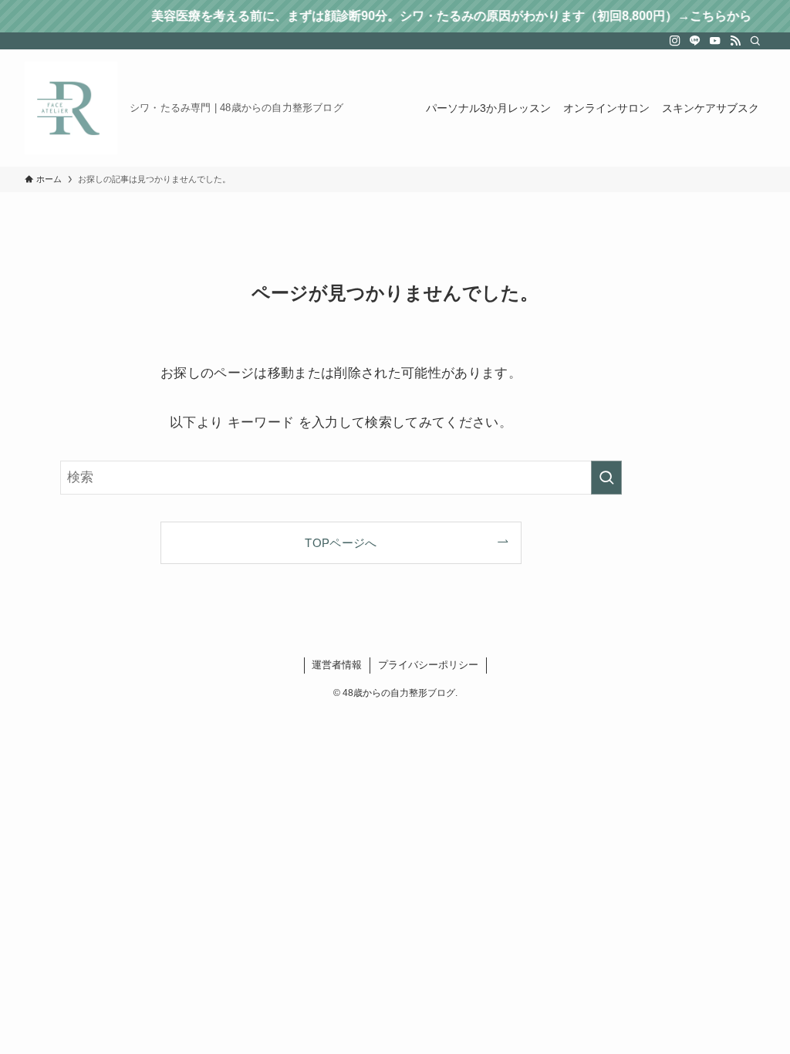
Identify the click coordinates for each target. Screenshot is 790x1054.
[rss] (735, 40)
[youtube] (715, 40)
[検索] (755, 40)
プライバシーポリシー (428, 665)
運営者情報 (337, 665)
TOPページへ (340, 542)
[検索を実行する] (606, 478)
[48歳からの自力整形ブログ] (71, 108)
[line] (695, 40)
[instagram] (675, 40)
